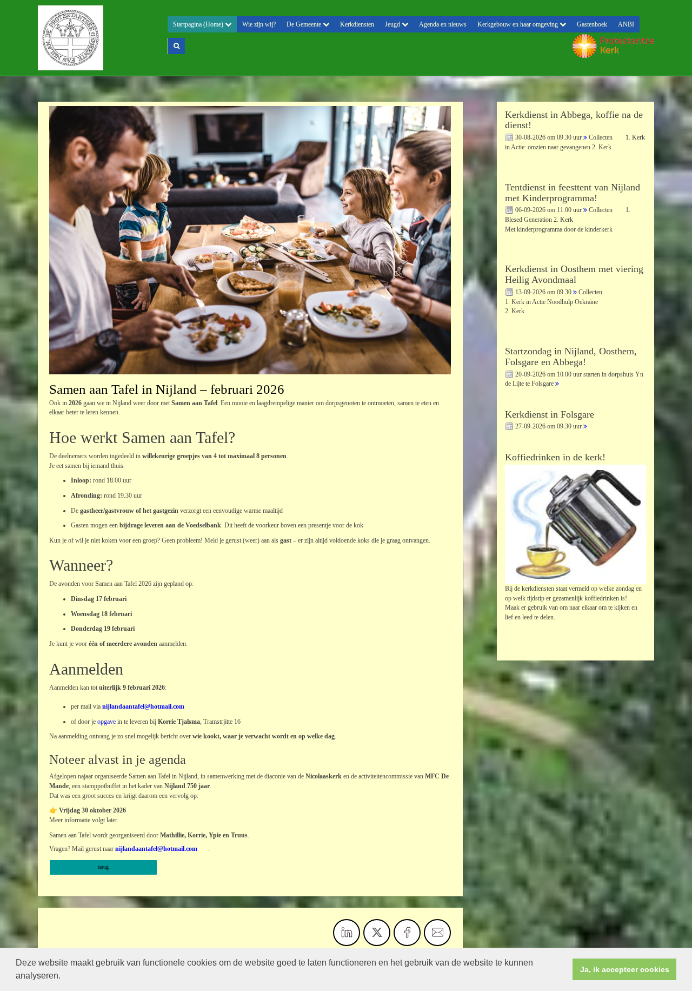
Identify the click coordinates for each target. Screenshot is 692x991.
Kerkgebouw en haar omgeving (518, 24)
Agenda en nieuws (443, 24)
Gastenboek (592, 24)
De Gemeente (305, 24)
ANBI (626, 24)
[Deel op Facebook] (407, 932)
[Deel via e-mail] (437, 932)
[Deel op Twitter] (376, 932)
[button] (64, 977)
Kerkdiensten (357, 24)
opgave (107, 721)
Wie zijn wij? (259, 24)
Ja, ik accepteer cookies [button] (624, 969)
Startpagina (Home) (199, 24)
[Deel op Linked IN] (346, 932)
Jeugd (393, 24)
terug (103, 867)
